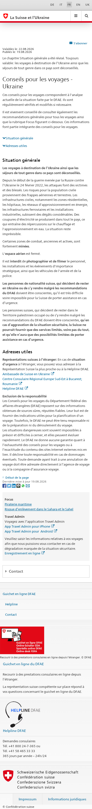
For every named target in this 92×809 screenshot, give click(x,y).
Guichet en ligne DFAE (19, 594)
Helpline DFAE (13, 388)
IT (61, 4)
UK (87, 4)
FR (69, 4)
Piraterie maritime (18, 504)
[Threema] (18, 485)
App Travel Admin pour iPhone (27, 526)
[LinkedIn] (14, 485)
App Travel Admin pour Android (29, 531)
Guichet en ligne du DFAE (23, 664)
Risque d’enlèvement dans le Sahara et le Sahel (39, 509)
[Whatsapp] (23, 485)
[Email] (28, 485)
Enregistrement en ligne (22, 553)
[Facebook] (4, 485)
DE (52, 4)
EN (78, 4)
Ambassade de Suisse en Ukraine (26, 374)
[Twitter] (9, 485)
